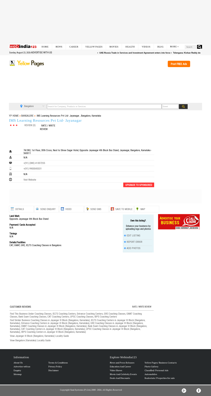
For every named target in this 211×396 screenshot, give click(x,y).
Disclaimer (53, 370)
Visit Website (29, 179)
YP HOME (14, 115)
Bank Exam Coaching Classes (32, 316)
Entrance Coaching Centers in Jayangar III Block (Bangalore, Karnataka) (55, 323)
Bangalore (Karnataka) (25, 340)
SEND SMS (95, 209)
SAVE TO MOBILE (123, 209)
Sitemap (18, 374)
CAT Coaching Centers (58, 316)
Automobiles (151, 374)
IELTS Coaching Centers (64, 313)
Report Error (134, 241)
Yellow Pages (93, 46)
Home (45, 46)
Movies (114, 46)
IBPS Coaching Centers (105, 316)
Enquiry (17, 370)
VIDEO (68, 209)
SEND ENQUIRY (48, 209)
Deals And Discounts (120, 378)
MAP (142, 209)
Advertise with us (41, 52)
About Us (18, 362)
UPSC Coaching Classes (81, 316)
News (59, 46)
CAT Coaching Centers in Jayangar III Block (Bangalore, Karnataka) (53, 329)
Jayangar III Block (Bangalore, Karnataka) (35, 335)
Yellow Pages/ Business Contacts (161, 362)
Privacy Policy (55, 366)
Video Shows (116, 370)
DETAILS (19, 209)
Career (73, 46)
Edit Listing (133, 235)
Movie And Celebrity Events (123, 374)
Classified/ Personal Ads (156, 370)
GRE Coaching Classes (114, 313)
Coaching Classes (43, 313)
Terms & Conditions (58, 362)
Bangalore (28, 106)
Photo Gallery (151, 366)
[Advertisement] (105, 21)
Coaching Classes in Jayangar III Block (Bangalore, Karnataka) (60, 320)
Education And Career (120, 366)
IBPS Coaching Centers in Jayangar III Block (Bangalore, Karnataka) (53, 331)
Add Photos (133, 248)
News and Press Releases (122, 362)
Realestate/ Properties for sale (160, 378)
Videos (146, 46)
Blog (160, 46)
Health (130, 46)
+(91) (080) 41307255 (34, 163)
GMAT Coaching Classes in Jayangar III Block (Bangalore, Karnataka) (54, 326)
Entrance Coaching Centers (90, 313)
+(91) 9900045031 (32, 168)
